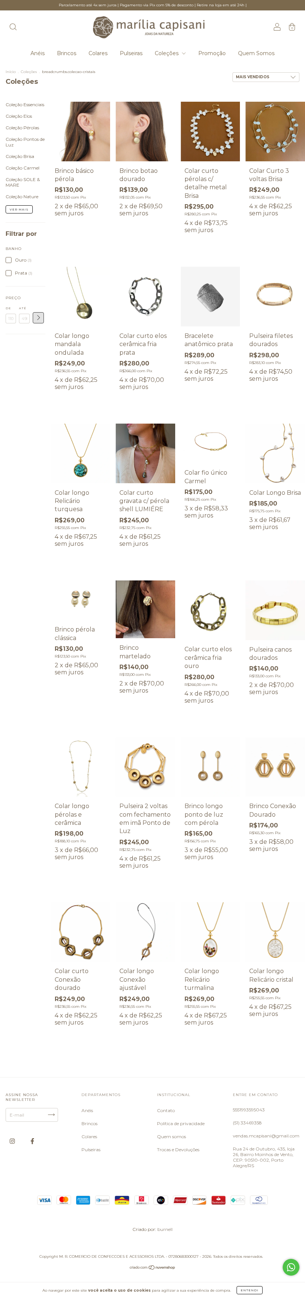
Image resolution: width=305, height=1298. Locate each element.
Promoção (212, 53)
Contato (166, 1110)
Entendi (250, 1290)
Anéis (37, 53)
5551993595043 (249, 1109)
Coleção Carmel (22, 168)
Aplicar (38, 317)
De (8, 308)
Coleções (167, 53)
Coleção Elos (19, 116)
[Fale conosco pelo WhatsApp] (291, 1267)
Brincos (66, 53)
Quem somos (171, 1136)
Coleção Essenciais (25, 104)
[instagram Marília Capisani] (13, 1141)
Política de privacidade (181, 1123)
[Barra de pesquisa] (13, 28)
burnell (165, 1229)
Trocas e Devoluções (178, 1149)
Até (22, 308)
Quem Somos (256, 53)
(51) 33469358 (247, 1123)
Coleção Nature (22, 196)
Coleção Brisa (20, 156)
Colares (98, 53)
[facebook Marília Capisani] (32, 1141)
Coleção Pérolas (22, 127)
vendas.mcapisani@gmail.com (266, 1136)
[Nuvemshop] (152, 1268)
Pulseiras (131, 53)
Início (11, 71)
